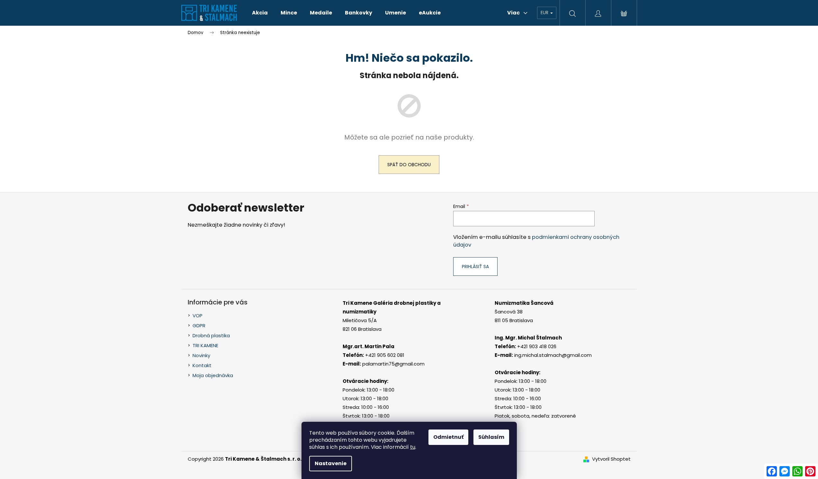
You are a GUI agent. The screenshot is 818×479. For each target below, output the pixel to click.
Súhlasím (491, 437)
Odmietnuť (448, 437)
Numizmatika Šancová (524, 303)
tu (412, 447)
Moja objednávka (213, 375)
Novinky (201, 355)
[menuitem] (260, 13)
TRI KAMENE (205, 345)
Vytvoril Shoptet (611, 459)
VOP (197, 315)
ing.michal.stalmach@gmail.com (553, 355)
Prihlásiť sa (475, 266)
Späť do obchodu (409, 164)
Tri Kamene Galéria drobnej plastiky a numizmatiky (392, 307)
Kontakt (202, 365)
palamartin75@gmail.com (393, 363)
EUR (545, 12)
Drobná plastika (211, 335)
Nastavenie (330, 463)
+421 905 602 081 (384, 355)
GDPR (199, 325)
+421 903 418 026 (536, 346)
